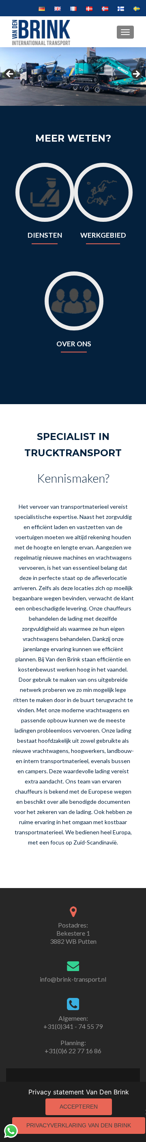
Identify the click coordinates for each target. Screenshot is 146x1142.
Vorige (10, 74)
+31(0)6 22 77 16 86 (73, 1050)
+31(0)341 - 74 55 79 (73, 1026)
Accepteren (79, 1106)
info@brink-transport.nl (73, 979)
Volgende (136, 74)
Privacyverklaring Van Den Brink (78, 1125)
